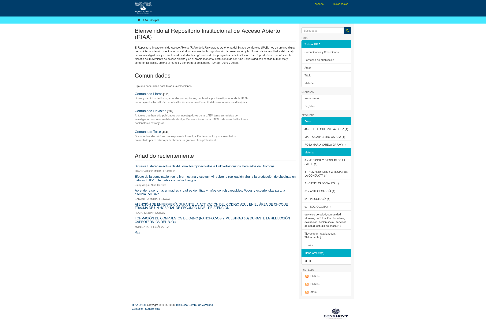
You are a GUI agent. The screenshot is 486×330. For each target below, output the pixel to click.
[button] (321, 4)
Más (137, 232)
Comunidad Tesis (148, 131)
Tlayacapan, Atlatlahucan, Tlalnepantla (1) (320, 235)
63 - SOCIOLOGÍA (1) (318, 206)
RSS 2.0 (315, 284)
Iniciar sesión (312, 98)
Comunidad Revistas (150, 110)
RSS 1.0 (315, 276)
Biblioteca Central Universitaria (194, 305)
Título (308, 75)
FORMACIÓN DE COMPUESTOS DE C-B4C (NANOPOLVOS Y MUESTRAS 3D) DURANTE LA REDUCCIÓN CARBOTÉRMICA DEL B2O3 (212, 220)
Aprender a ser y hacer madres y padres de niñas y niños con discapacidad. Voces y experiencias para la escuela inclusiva (210, 192)
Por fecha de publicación (319, 60)
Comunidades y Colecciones (322, 52)
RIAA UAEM (139, 305)
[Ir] (347, 30)
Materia (309, 83)
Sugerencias (152, 308)
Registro (310, 106)
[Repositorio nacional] (337, 313)
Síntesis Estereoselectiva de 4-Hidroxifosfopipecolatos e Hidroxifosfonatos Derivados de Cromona (205, 165)
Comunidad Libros (149, 93)
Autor (308, 67)
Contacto (137, 308)
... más (309, 245)
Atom (313, 292)
